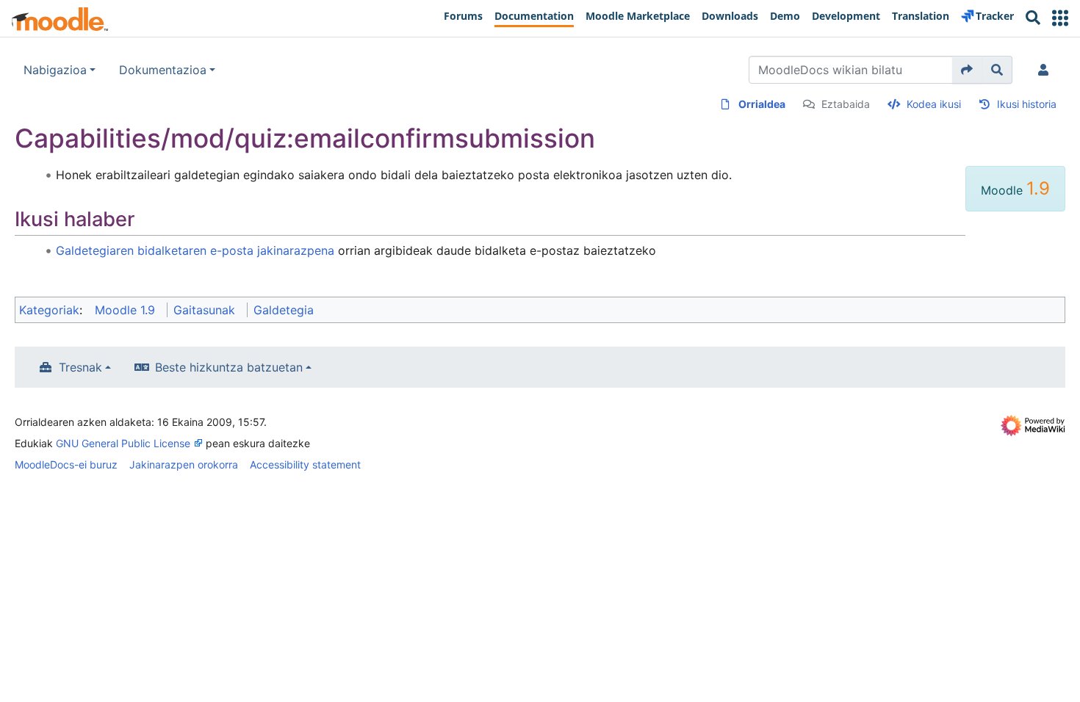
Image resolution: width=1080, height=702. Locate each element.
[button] (1060, 18)
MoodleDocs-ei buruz (66, 464)
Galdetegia (283, 310)
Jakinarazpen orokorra (183, 464)
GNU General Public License (123, 443)
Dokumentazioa (162, 69)
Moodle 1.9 (125, 310)
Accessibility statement (305, 464)
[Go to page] (967, 70)
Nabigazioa (55, 69)
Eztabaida (845, 104)
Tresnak (80, 367)
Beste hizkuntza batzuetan (229, 367)
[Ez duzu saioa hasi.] (1046, 69)
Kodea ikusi (934, 104)
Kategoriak (49, 310)
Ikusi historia (1026, 104)
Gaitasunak (204, 310)
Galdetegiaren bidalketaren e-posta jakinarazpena (195, 250)
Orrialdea (761, 104)
